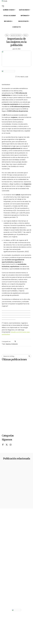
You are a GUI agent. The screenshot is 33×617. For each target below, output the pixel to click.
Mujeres (8, 344)
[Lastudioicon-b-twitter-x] (7, 445)
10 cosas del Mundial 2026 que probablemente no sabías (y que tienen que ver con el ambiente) (21, 429)
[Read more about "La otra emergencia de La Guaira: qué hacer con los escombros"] (6, 383)
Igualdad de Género (16, 35)
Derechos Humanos (12, 468)
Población (14, 344)
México (25, 35)
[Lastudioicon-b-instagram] (11, 445)
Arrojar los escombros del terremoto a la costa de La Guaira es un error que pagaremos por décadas (20, 414)
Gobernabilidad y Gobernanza (24, 468)
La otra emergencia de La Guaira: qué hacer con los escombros (20, 385)
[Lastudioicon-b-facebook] (3, 445)
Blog (7, 35)
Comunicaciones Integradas (20, 365)
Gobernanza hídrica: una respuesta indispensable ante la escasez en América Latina (20, 371)
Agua (5, 467)
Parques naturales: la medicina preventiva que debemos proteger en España (20, 399)
